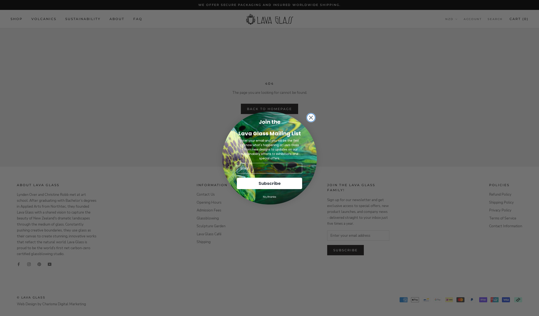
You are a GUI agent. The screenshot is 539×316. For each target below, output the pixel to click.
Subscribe (270, 183)
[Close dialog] (311, 117)
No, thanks (269, 197)
